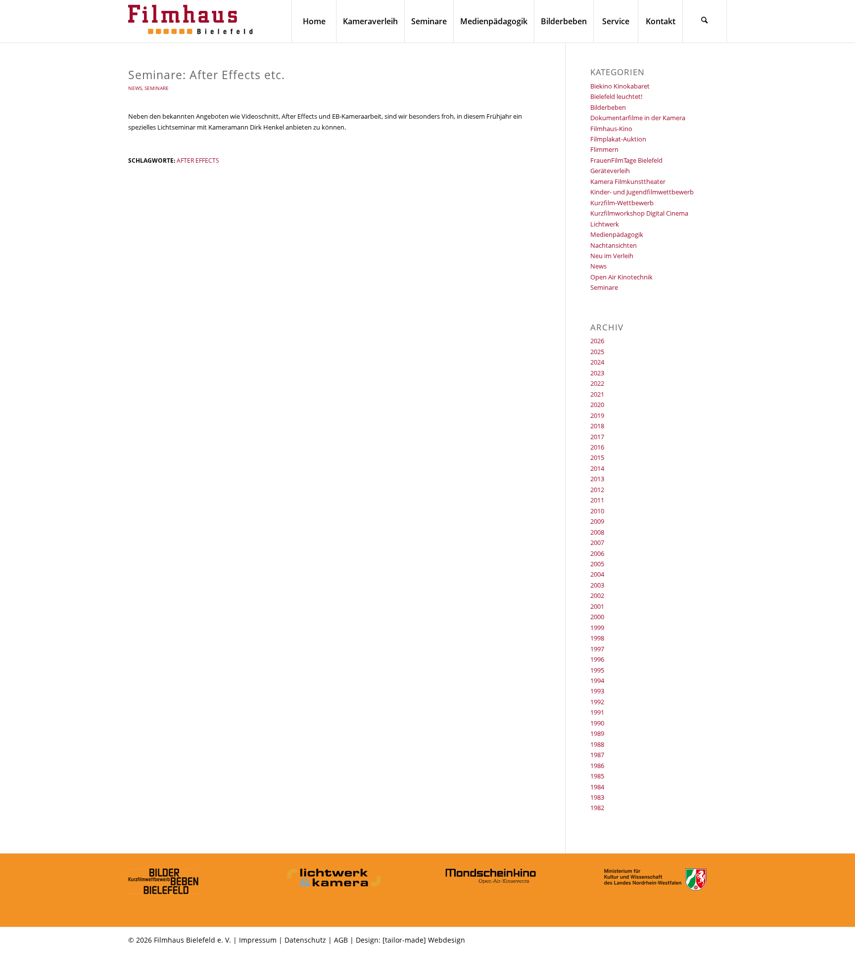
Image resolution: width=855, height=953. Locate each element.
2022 (597, 383)
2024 (597, 362)
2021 (597, 394)
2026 (597, 340)
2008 (597, 532)
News (135, 88)
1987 (597, 754)
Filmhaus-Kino (611, 128)
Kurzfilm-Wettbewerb (622, 202)
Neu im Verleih (611, 255)
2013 (597, 478)
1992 (597, 701)
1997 (597, 648)
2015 (597, 457)
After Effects (198, 160)
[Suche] (704, 21)
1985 (597, 775)
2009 (597, 521)
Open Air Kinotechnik (621, 276)
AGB (341, 940)
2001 (597, 606)
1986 (597, 765)
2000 (597, 616)
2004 (597, 574)
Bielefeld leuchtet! (616, 96)
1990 (597, 723)
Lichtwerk (604, 224)
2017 (597, 436)
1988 (597, 744)
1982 (597, 807)
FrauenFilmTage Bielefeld (626, 160)
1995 (597, 670)
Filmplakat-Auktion (618, 139)
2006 (597, 553)
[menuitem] (313, 21)
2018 (597, 425)
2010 (597, 510)
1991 (597, 712)
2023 (597, 372)
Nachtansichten (613, 245)
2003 (597, 585)
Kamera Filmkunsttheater (627, 181)
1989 (597, 733)
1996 (597, 659)
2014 (597, 468)
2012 (597, 489)
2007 (597, 542)
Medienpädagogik (616, 234)
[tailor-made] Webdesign (423, 940)
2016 (597, 447)
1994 (597, 680)
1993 (597, 690)
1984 (597, 786)
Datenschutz (305, 940)
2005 (597, 563)
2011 (597, 500)
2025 (597, 351)
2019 (597, 415)
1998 (597, 638)
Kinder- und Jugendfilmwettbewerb (642, 191)
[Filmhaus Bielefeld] (192, 21)
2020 (597, 404)
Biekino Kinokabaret (620, 86)
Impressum (258, 940)
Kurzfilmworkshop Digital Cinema (639, 213)
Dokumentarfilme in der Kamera (637, 117)
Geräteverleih (610, 170)
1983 (597, 797)
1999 (597, 627)
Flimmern (604, 149)
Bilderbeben (608, 107)
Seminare (156, 88)
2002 (597, 595)
